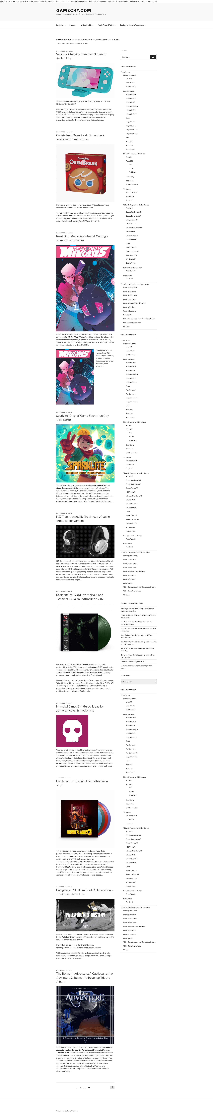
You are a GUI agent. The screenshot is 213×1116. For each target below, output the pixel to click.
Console (72, 25)
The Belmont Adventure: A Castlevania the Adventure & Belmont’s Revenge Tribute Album (84, 977)
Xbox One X (130, 149)
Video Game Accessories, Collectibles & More (139, 319)
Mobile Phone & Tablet (106, 25)
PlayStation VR (131, 247)
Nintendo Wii (130, 110)
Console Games (128, 91)
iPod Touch (132, 172)
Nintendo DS (130, 102)
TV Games (127, 189)
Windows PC (130, 86)
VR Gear (126, 327)
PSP (127, 137)
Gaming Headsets (129, 299)
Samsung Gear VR (132, 251)
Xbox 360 (129, 141)
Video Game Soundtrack (132, 323)
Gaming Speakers (129, 311)
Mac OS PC (130, 82)
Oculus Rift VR (131, 239)
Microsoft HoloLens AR (134, 228)
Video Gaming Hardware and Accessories (135, 284)
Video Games (125, 72)
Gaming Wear (128, 315)
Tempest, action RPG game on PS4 (133, 662)
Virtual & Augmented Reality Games (136, 205)
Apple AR (129, 208)
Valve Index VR (131, 255)
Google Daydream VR (133, 216)
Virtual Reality (86, 25)
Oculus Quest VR (132, 235)
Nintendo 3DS (131, 98)
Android (128, 157)
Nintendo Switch (132, 106)
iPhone (131, 168)
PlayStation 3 (130, 122)
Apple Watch (130, 271)
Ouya (128, 118)
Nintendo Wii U (131, 114)
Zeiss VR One (130, 263)
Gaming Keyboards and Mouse (134, 303)
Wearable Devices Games (132, 268)
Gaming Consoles (129, 291)
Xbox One (129, 145)
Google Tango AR (132, 220)
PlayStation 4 (130, 126)
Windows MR (130, 259)
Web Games (127, 275)
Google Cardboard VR (133, 212)
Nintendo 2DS (131, 94)
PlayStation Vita (131, 134)
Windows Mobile (132, 185)
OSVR (128, 243)
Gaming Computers (130, 287)
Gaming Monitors (129, 307)
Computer (60, 25)
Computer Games (129, 75)
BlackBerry (130, 177)
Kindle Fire (129, 181)
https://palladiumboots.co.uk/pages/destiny (83, 948)
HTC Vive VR (130, 224)
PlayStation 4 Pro (132, 130)
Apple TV (129, 200)
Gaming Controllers (130, 295)
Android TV (130, 196)
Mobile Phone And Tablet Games (134, 154)
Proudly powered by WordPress (67, 1111)
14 (89, 1088)
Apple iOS (129, 161)
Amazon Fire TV (131, 192)
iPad (130, 164)
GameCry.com (73, 10)
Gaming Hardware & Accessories (132, 25)
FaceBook (129, 279)
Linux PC (129, 79)
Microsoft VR (130, 232)
